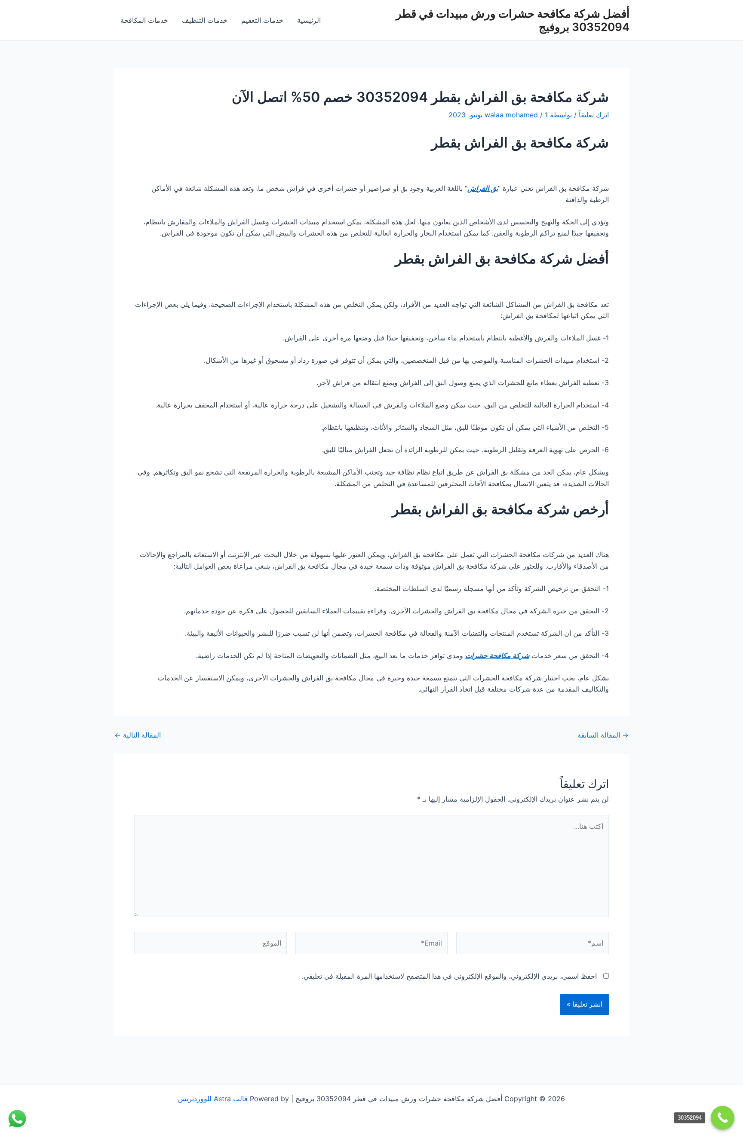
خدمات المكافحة (144, 20)
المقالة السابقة (603, 735)
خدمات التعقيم (262, 20)
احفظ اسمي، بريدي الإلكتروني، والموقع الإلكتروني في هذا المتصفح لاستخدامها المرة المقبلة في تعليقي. (449, 976)
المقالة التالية (137, 735)
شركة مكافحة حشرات (497, 655)
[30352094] (722, 1118)
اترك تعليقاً (594, 114)
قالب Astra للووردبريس (213, 1098)
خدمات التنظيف (204, 20)
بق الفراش (482, 188)
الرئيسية (309, 20)
